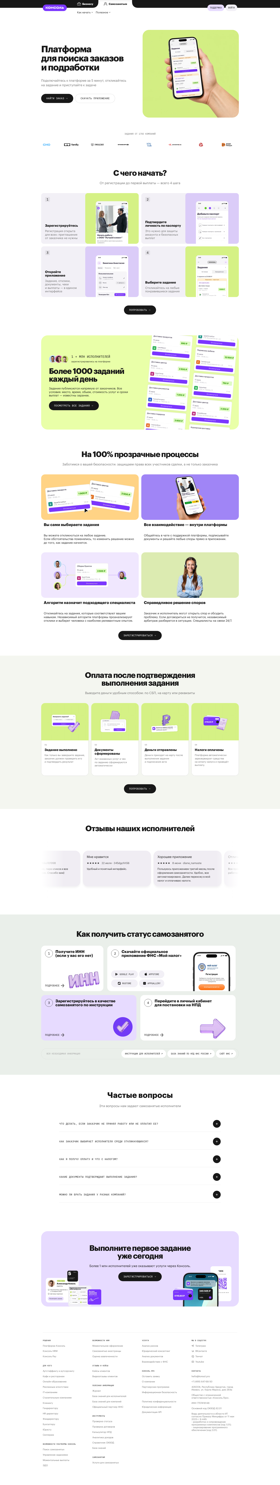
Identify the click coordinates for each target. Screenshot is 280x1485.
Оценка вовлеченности (104, 1356)
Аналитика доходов (102, 1437)
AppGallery (153, 983)
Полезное (102, 12)
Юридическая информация (156, 1407)
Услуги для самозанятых (105, 1462)
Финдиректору (51, 1419)
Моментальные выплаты (56, 1460)
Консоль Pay (49, 1356)
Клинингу (48, 1403)
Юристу (47, 1429)
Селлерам (48, 1435)
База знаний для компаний (106, 1401)
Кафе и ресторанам (53, 1376)
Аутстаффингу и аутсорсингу (58, 1371)
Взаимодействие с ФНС (155, 1361)
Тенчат (199, 1356)
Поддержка (216, 7)
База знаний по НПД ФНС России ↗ (191, 1053)
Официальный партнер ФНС (107, 1407)
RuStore (126, 983)
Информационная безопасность (159, 1392)
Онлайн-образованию (55, 1381)
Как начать (84, 12)
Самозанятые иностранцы (106, 1351)
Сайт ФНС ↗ (226, 1053)
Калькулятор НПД (102, 1432)
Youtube (199, 1361)
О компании (148, 1381)
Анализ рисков (150, 1346)
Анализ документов (152, 1356)
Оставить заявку (151, 1376)
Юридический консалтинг (156, 1351)
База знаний (99, 1448)
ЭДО (45, 1465)
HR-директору (50, 1413)
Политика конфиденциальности (159, 1401)
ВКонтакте (201, 1351)
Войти (231, 7)
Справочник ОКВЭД (103, 1442)
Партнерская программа (155, 1387)
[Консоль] (55, 8)
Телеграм (200, 1346)
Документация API (152, 1412)
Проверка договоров (103, 1426)
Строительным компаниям (57, 1397)
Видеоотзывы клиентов (104, 1376)
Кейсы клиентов (101, 1371)
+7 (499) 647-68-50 (202, 1381)
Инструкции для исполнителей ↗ (144, 1053)
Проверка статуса (102, 1421)
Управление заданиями (55, 1454)
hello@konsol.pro (201, 1376)
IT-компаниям (50, 1392)
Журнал (96, 1391)
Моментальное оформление (107, 1346)
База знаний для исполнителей (109, 1396)
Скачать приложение (95, 98)
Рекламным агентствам (55, 1387)
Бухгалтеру (49, 1424)
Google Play (127, 974)
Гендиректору (50, 1408)
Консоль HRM (50, 1351)
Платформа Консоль (54, 1346)
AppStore (154, 974)
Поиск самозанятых (53, 1449)
